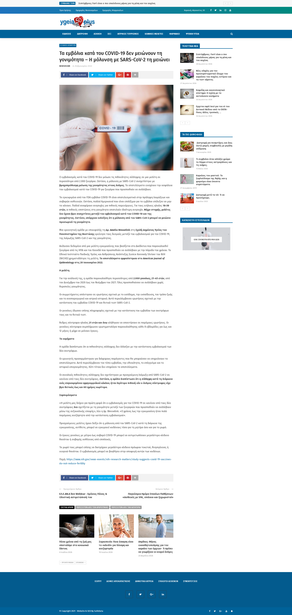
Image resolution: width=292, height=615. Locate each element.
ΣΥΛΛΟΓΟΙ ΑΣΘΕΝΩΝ (168, 581)
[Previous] (182, 123)
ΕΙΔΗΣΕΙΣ (66, 34)
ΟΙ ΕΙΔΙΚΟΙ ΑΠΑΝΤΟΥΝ (68, 45)
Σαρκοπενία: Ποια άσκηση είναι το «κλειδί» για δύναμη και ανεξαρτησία (116, 545)
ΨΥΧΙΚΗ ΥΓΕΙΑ (192, 34)
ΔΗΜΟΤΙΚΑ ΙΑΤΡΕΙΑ (144, 581)
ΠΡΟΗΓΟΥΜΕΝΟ (68, 563)
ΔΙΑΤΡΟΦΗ (82, 34)
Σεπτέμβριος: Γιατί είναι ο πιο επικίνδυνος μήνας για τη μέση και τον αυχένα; (213, 57)
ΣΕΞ (109, 34)
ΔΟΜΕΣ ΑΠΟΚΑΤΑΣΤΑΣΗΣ (118, 581)
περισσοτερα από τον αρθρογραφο (92, 507)
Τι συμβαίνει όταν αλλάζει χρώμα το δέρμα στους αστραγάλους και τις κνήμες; (214, 162)
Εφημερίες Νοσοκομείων (87, 10)
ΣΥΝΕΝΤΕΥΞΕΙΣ (190, 581)
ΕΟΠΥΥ (98, 581)
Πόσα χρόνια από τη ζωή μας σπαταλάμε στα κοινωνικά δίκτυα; (75, 545)
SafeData (98, 611)
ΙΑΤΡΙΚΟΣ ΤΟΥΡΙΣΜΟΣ (128, 34)
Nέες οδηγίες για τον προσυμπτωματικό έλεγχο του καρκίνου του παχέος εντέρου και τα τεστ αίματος (213, 75)
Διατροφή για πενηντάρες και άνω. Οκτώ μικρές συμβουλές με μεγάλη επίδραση (214, 145)
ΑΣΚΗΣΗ (97, 34)
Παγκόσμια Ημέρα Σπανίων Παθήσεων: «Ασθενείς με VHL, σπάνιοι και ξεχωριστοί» (148, 495)
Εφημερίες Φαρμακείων (112, 10)
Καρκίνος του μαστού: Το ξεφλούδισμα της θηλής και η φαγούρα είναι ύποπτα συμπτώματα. (211, 180)
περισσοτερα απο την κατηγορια (125, 507)
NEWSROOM (64, 66)
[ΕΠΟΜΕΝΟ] (187, 123)
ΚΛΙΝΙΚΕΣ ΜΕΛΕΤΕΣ (154, 34)
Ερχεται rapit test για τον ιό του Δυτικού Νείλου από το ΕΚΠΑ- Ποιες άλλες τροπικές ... (213, 109)
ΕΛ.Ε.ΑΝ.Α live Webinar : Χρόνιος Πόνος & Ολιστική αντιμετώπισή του (83, 495)
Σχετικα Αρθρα (67, 507)
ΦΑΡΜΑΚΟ (174, 34)
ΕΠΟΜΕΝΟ (80, 563)
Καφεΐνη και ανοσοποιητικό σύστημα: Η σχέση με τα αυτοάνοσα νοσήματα (210, 93)
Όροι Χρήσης (65, 10)
